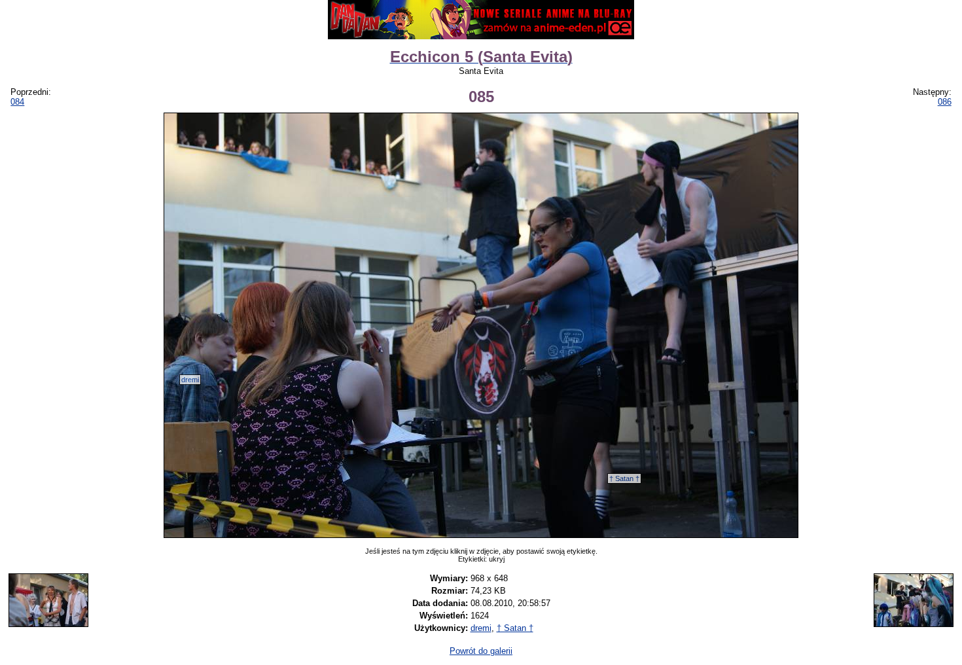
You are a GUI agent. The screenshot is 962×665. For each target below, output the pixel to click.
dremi (190, 380)
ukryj (497, 559)
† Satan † (624, 478)
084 (17, 102)
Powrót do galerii (481, 651)
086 (945, 102)
